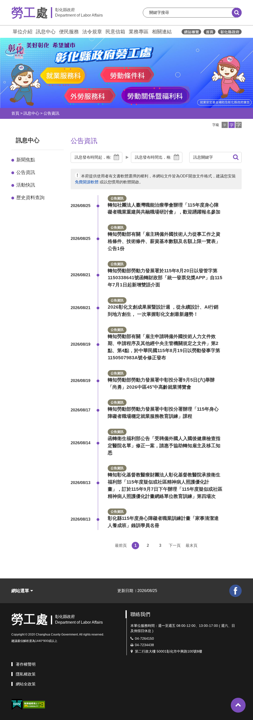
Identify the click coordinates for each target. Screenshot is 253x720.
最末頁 (191, 545)
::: (9, 31)
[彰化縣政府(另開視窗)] (229, 31)
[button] (225, 125)
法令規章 (92, 31)
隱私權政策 (26, 674)
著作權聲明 (26, 664)
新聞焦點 (25, 159)
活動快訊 (25, 185)
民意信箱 (115, 31)
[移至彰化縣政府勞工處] (209, 31)
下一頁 (175, 545)
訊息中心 (46, 31)
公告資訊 (51, 113)
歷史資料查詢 (30, 197)
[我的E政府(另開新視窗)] (16, 704)
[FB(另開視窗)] (235, 591)
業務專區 (138, 31)
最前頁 (121, 545)
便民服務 (69, 31)
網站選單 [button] (20, 590)
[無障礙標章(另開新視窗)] (34, 704)
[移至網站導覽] (191, 31)
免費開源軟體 (87, 182)
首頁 (15, 113)
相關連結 (162, 31)
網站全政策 (26, 684)
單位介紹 (22, 31)
